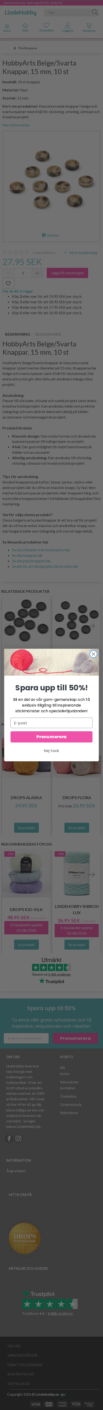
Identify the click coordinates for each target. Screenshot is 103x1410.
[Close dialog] (93, 654)
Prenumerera (51, 737)
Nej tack (51, 750)
